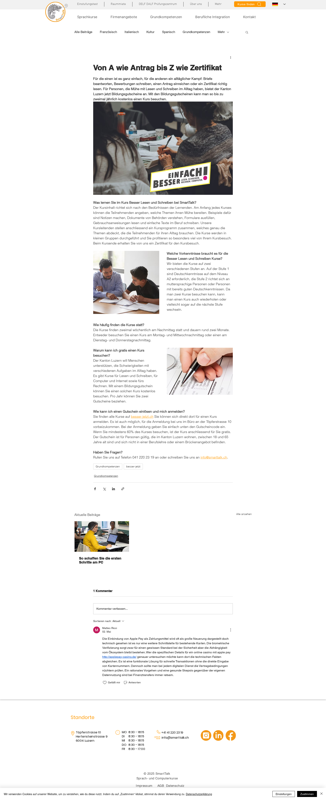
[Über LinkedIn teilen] (113, 489)
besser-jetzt (133, 466)
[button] (218, 4)
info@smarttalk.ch (175, 737)
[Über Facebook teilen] (95, 489)
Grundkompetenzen (196, 32)
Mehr (221, 32)
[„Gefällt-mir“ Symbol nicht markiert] (104, 682)
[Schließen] (321, 794)
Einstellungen (284, 794)
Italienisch (132, 32)
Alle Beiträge (83, 32)
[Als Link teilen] (123, 489)
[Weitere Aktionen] (230, 57)
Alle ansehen (244, 514)
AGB (160, 786)
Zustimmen (307, 794)
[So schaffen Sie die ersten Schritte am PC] (102, 536)
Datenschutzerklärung (199, 794)
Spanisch (168, 32)
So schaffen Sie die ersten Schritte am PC (100, 560)
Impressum (144, 786)
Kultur (150, 32)
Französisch (108, 32)
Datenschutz (175, 786)
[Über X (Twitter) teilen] (104, 489)
